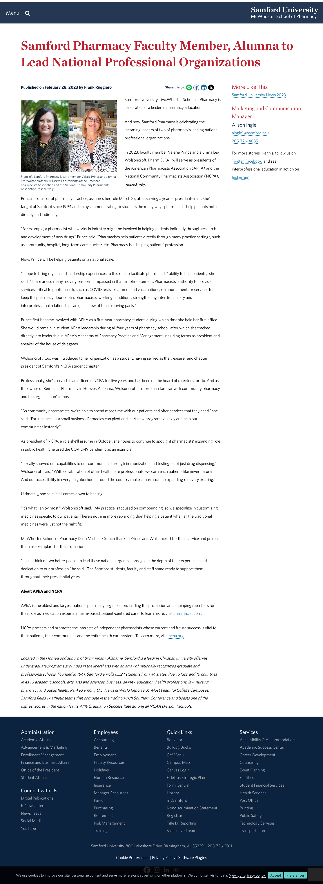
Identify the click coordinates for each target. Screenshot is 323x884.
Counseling (249, 762)
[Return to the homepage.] (285, 16)
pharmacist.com (187, 613)
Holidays (101, 770)
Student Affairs (34, 777)
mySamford (177, 800)
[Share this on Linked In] (204, 88)
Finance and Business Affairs (45, 762)
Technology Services (257, 823)
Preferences (296, 875)
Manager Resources (111, 792)
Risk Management (109, 823)
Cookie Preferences (132, 857)
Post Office (249, 800)
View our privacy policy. (247, 875)
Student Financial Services (262, 785)
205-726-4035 (245, 140)
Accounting (104, 739)
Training (101, 830)
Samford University (108, 845)
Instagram (240, 177)
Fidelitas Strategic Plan (186, 777)
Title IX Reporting (181, 823)
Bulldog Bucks (179, 747)
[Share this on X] (211, 88)
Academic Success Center (262, 747)
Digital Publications (37, 798)
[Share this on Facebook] (196, 88)
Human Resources (109, 777)
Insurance (102, 785)
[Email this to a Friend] (189, 88)
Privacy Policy (163, 857)
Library (173, 792)
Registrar (174, 815)
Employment (105, 754)
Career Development (257, 754)
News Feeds (31, 813)
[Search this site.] (28, 12)
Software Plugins (192, 857)
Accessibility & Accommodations (268, 739)
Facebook (253, 161)
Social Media (32, 820)
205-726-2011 (220, 845)
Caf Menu (175, 754)
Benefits (101, 747)
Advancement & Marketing (44, 747)
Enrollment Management (42, 754)
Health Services (253, 792)
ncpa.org (176, 635)
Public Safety (251, 815)
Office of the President (40, 770)
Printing (246, 807)
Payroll (99, 800)
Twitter (238, 161)
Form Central (178, 785)
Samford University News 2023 (259, 94)
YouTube (28, 828)
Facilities (247, 777)
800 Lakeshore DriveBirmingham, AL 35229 (165, 845)
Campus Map (178, 762)
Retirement (103, 815)
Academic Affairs (36, 739)
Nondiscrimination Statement (192, 807)
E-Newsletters (33, 805)
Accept (275, 875)
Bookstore (175, 739)
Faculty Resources (109, 762)
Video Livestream (181, 830)
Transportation (252, 830)
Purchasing (103, 807)
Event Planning (252, 770)
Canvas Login (178, 770)
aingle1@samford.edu (250, 132)
